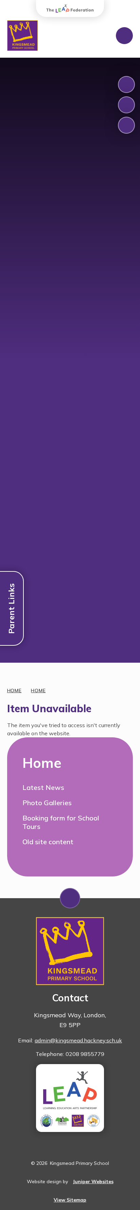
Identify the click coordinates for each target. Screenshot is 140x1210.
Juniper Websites (93, 1181)
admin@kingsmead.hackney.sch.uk (78, 1040)
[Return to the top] (70, 898)
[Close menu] (124, 35)
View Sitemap (70, 1200)
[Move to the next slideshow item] (126, 104)
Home (14, 690)
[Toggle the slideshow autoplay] (126, 125)
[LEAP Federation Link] (70, 1098)
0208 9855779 (85, 1054)
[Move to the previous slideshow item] (126, 84)
